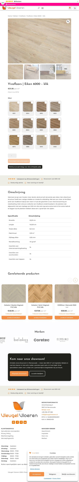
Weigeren (52, 474)
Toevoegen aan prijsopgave (19, 161)
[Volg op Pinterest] (21, 422)
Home (10, 16)
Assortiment (46, 431)
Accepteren (36, 474)
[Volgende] (75, 280)
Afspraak (70, 8)
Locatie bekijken (37, 373)
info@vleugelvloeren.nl (50, 414)
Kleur (10, 98)
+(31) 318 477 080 (47, 412)
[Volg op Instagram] (13, 422)
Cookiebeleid (47, 478)
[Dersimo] (59, 340)
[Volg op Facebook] (17, 422)
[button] (68, 21)
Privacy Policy (56, 478)
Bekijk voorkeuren (68, 474)
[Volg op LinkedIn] (25, 422)
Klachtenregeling (7, 436)
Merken (15, 16)
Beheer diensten (35, 469)
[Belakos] (17, 340)
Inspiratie (45, 433)
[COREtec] (38, 340)
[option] (14, 108)
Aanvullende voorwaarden (10, 431)
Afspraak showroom (19, 373)
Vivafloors (22, 16)
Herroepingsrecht (7, 438)
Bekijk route (46, 410)
